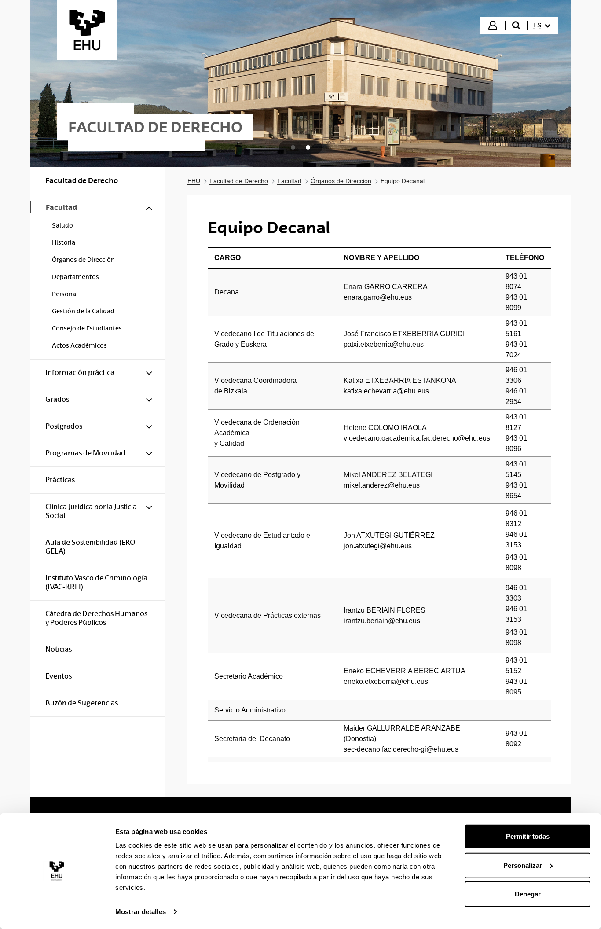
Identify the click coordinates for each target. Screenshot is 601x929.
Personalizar (522, 865)
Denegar (528, 894)
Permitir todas (528, 836)
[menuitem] (541, 25)
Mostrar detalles (140, 911)
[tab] (293, 147)
